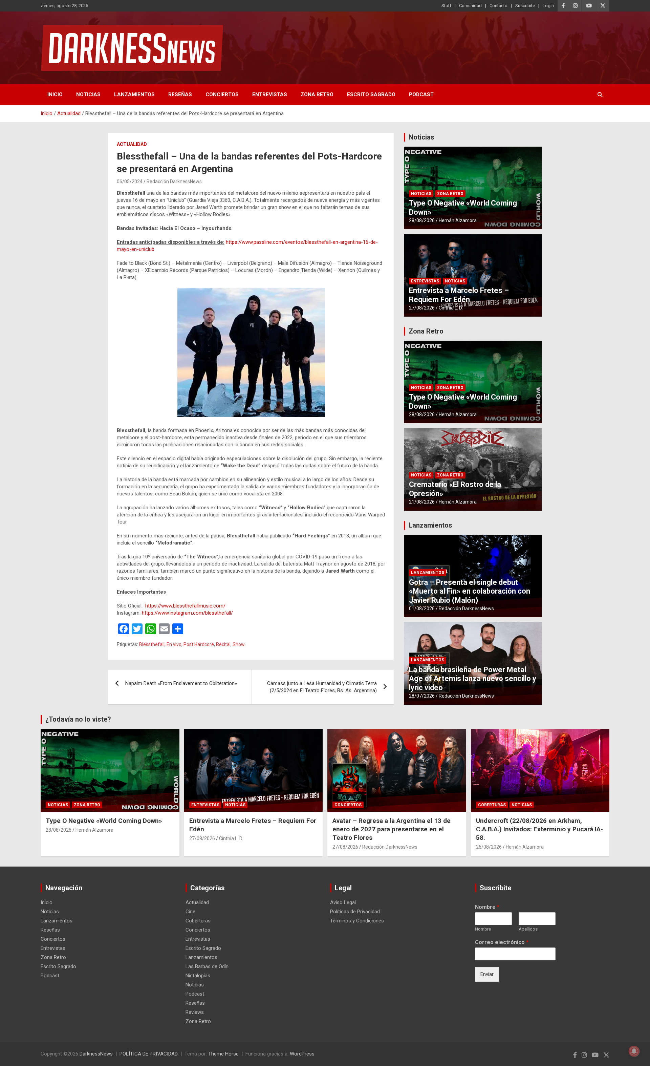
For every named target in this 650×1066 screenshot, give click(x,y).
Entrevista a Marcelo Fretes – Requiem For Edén (459, 294)
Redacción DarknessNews (174, 181)
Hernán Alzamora (458, 220)
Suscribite (525, 5)
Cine (190, 912)
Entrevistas (269, 94)
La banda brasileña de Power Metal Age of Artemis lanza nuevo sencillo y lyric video (472, 678)
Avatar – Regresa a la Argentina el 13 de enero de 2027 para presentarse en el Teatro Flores (391, 829)
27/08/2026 (422, 308)
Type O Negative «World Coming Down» (104, 821)
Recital (223, 644)
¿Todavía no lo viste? (78, 719)
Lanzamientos (134, 94)
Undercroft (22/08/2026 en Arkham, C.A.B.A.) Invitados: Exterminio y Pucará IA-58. (539, 829)
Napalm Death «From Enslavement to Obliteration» (181, 683)
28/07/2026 (422, 696)
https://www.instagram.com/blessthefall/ (187, 613)
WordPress (302, 1054)
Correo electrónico (501, 942)
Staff (446, 5)
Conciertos (222, 94)
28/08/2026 (422, 220)
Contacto (498, 5)
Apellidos (528, 929)
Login (548, 5)
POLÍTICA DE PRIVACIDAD (149, 1054)
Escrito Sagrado (371, 94)
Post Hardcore (198, 644)
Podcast (421, 94)
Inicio (55, 94)
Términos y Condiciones (357, 921)
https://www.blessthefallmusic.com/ (185, 606)
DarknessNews (96, 1054)
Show (239, 644)
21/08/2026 (422, 502)
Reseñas (180, 94)
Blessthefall (152, 644)
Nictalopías (198, 976)
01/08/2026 (422, 608)
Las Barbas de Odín (207, 966)
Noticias (88, 94)
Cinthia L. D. (451, 308)
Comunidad (470, 5)
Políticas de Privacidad (355, 912)
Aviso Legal (343, 902)
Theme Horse (223, 1054)
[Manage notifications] (634, 1051)
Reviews (195, 1012)
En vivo (174, 644)
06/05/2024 (130, 181)
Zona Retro (317, 94)
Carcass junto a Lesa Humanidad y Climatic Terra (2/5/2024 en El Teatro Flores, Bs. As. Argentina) (322, 687)
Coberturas (492, 805)
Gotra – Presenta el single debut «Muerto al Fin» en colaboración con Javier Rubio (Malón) (469, 591)
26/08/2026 (489, 847)
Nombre (487, 907)
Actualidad (132, 144)
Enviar (487, 974)
